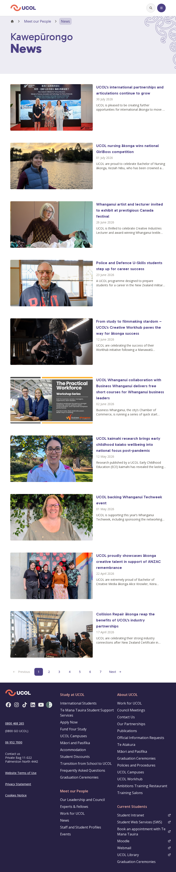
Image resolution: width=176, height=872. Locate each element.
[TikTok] (24, 705)
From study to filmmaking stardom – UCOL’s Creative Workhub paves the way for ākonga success (129, 327)
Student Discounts (75, 756)
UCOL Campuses (73, 736)
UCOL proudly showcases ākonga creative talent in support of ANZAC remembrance (128, 561)
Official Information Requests (140, 737)
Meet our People (37, 21)
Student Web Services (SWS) (139, 822)
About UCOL (127, 694)
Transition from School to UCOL (86, 763)
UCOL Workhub (130, 779)
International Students (78, 703)
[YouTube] (41, 705)
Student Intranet (130, 815)
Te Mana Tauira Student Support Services (87, 713)
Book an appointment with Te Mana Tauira (141, 831)
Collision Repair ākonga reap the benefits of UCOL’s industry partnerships (125, 620)
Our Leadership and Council (82, 799)
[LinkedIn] (33, 705)
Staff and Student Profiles (80, 827)
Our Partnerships (131, 724)
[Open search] (150, 7)
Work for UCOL (72, 813)
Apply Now (68, 722)
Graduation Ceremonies (79, 777)
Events (65, 834)
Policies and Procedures (136, 765)
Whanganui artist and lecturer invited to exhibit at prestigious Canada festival (129, 210)
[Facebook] (8, 705)
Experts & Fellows (74, 806)
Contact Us (126, 717)
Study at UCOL (72, 694)
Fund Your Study (73, 729)
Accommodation (73, 749)
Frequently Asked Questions (82, 770)
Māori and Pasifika (75, 742)
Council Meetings (131, 710)
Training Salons (130, 792)
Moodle (123, 841)
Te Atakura (126, 744)
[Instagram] (16, 705)
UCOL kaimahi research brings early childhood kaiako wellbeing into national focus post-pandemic (128, 444)
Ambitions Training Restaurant (142, 786)
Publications (127, 730)
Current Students (132, 806)
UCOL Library (128, 854)
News (64, 820)
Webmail (124, 848)
